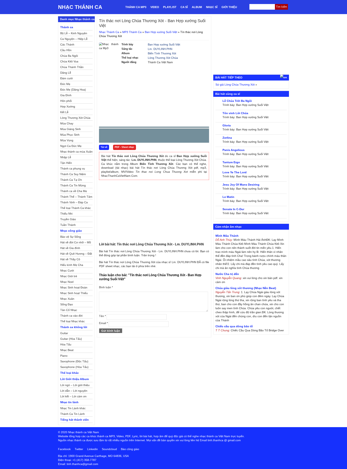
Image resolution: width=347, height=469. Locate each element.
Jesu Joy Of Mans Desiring (240, 184)
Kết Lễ (64, 112)
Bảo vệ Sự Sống (70, 236)
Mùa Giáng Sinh (70, 129)
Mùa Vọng (66, 140)
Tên (102, 316)
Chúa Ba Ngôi (69, 55)
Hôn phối (66, 100)
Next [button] (124, 136)
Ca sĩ (184, 7)
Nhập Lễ (65, 157)
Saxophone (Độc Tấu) (74, 361)
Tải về (104, 147)
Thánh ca (66, 27)
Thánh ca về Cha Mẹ (73, 191)
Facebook (64, 449)
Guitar (64, 333)
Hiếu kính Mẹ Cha (71, 265)
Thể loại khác (69, 372)
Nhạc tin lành (69, 402)
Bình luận (106, 287)
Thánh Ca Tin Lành (72, 413)
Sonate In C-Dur (233, 209)
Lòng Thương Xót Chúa (163, 57)
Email (103, 323)
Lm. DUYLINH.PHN (160, 49)
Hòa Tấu (65, 344)
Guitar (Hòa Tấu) (71, 338)
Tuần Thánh (68, 224)
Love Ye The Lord (234, 172)
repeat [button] (138, 136)
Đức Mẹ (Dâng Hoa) (73, 89)
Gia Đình (65, 95)
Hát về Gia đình (70, 248)
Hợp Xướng (67, 106)
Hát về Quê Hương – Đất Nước (76, 254)
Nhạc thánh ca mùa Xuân (76, 151)
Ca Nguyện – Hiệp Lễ (74, 38)
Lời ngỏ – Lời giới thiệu (75, 385)
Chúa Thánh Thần (72, 67)
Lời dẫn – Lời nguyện (73, 390)
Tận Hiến (66, 162)
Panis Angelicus (233, 150)
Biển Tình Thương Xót (162, 53)
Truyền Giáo (68, 219)
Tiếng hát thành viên (74, 419)
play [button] (114, 136)
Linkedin (92, 449)
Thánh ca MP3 (135, 7)
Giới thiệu (229, 7)
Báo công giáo (130, 449)
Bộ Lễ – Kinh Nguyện (73, 33)
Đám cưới (66, 78)
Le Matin (228, 196)
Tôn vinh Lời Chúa (235, 113)
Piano (63, 355)
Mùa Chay (66, 123)
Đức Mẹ (65, 84)
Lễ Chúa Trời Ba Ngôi (237, 100)
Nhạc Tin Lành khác (73, 408)
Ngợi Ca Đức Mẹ (71, 146)
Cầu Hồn (65, 50)
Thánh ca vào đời (71, 315)
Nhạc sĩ (211, 7)
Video (154, 7)
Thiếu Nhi (66, 213)
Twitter (79, 449)
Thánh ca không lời (73, 327)
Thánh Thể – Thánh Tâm (76, 196)
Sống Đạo (66, 304)
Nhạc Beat (66, 350)
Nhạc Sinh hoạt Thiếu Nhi (74, 293)
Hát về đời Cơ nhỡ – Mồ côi (75, 243)
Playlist (170, 7)
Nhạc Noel (66, 281)
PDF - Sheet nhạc (124, 147)
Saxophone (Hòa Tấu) (74, 367)
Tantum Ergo (231, 162)
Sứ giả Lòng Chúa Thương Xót (235, 84)
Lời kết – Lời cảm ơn (73, 396)
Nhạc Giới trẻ (68, 276)
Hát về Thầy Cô (70, 259)
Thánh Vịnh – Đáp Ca (74, 202)
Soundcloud (109, 449)
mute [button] (182, 136)
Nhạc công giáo (71, 230)
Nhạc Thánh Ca (80, 7)
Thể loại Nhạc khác (72, 321)
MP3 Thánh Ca (132, 32)
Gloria (226, 125)
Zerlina (227, 137)
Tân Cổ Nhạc (68, 310)
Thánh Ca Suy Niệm (73, 174)
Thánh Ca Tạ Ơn (71, 179)
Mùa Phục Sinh (70, 134)
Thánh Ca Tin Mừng (73, 185)
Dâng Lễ (65, 72)
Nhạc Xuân (67, 298)
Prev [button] (104, 136)
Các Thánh (67, 44)
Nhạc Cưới (67, 270)
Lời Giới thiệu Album (74, 379)
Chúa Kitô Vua (69, 61)
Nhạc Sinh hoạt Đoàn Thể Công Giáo (73, 288)
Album (197, 7)
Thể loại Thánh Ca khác (75, 208)
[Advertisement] (154, 95)
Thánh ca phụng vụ (72, 168)
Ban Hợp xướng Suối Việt (161, 32)
